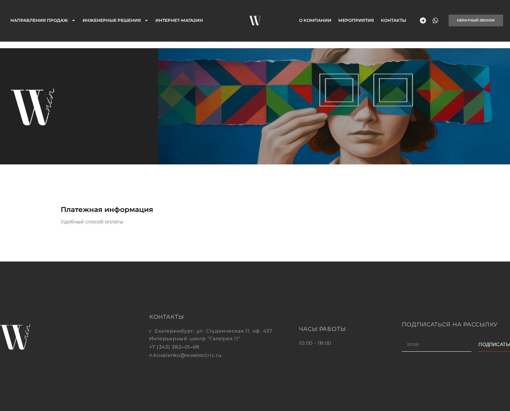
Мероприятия (356, 20)
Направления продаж (39, 20)
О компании (315, 20)
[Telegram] (423, 20)
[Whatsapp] (435, 20)
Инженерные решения (112, 20)
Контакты (393, 20)
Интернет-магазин (179, 20)
